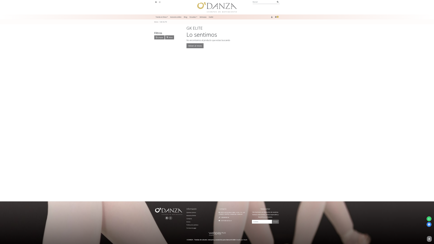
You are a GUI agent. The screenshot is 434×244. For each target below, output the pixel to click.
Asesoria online (175, 17)
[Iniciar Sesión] (272, 16)
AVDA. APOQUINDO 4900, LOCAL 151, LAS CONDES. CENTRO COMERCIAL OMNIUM (232, 213)
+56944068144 (225, 217)
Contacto (189, 218)
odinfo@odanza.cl (226, 220)
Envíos (188, 222)
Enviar (275, 222)
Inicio (156, 22)
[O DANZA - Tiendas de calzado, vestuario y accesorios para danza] (217, 7)
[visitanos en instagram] (159, 2)
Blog (185, 17)
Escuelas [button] (193, 17)
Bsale (245, 240)
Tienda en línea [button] (161, 17)
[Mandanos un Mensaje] (429, 224)
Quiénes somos (191, 212)
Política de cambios (192, 225)
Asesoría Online (191, 215)
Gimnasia (203, 17)
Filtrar (170, 37)
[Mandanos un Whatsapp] (429, 218)
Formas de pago (191, 228)
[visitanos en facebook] (156, 2)
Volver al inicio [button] (195, 45)
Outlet (211, 17)
